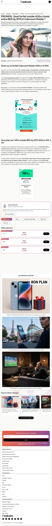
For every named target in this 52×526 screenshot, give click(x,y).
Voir (46, 233)
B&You (3, 491)
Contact (4, 511)
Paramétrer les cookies (8, 506)
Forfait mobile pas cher (8, 452)
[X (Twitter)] (18, 519)
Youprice (4, 496)
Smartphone (5, 465)
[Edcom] (25, 2)
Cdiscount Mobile (6, 485)
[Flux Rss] (21, 519)
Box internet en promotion (8, 454)
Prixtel (3, 487)
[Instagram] (15, 519)
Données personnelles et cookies (10, 504)
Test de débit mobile (7, 468)
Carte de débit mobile (7, 470)
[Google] (3, 519)
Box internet (5, 463)
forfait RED (17, 150)
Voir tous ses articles (9, 214)
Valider (26, 440)
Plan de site (5, 513)
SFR (3, 482)
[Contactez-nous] (49, 2)
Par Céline (3, 60)
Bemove (21, 522)
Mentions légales (6, 502)
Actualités (8, 13)
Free (3, 475)
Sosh (3, 494)
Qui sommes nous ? (7, 508)
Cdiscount (5, 222)
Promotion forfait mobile (29, 219)
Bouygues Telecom (7, 478)
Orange (4, 480)
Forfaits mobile (6, 219)
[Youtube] (12, 519)
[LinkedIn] (6, 519)
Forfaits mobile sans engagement (10, 456)
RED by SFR (43, 219)
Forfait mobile (15, 13)
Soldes (17, 219)
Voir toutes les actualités (26, 417)
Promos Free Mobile (7, 459)
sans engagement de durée (12, 78)
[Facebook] (9, 519)
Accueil (2, 13)
